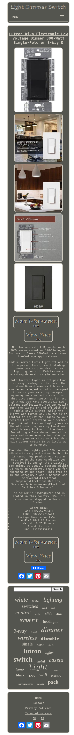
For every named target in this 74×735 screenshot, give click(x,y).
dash (53, 608)
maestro (56, 675)
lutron (32, 651)
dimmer (52, 629)
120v (32, 675)
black (20, 675)
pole (34, 632)
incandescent (25, 683)
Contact (38, 702)
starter (51, 645)
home (40, 645)
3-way (20, 631)
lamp (20, 669)
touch (40, 683)
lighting (52, 599)
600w (35, 601)
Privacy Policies (38, 708)
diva (59, 614)
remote (57, 670)
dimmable (50, 638)
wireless (27, 637)
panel (44, 608)
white (21, 599)
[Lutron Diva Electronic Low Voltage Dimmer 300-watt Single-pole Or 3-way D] (38, 80)
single (27, 644)
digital (41, 661)
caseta (56, 660)
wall (43, 674)
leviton (38, 614)
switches (30, 606)
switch (23, 659)
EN (34, 718)
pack (53, 682)
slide (48, 614)
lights (49, 653)
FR (42, 718)
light (38, 667)
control (23, 613)
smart (29, 620)
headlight (50, 621)
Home (38, 697)
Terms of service (38, 713)
